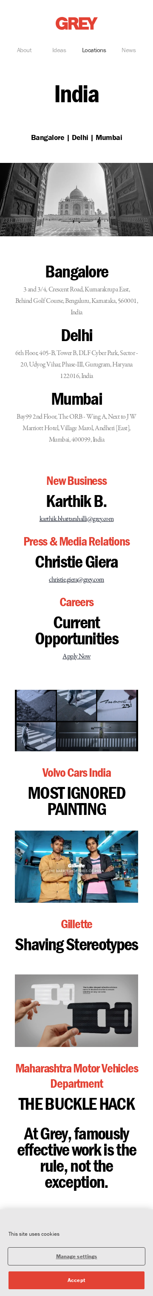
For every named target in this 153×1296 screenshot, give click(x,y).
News (129, 50)
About (24, 50)
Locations (94, 50)
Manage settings (76, 1256)
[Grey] (77, 23)
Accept (76, 1280)
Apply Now (76, 656)
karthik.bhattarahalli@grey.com (77, 519)
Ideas (59, 50)
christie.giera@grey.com (76, 580)
